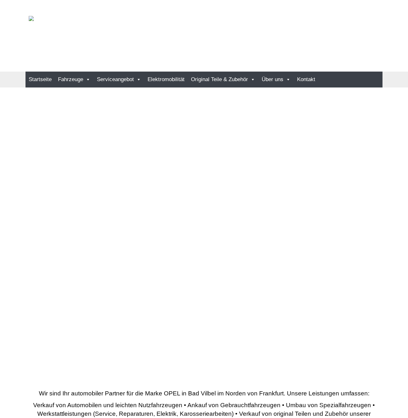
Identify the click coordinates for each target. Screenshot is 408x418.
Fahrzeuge (70, 79)
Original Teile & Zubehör (219, 79)
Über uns (272, 79)
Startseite (40, 79)
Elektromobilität (166, 79)
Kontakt (306, 79)
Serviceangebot (115, 79)
